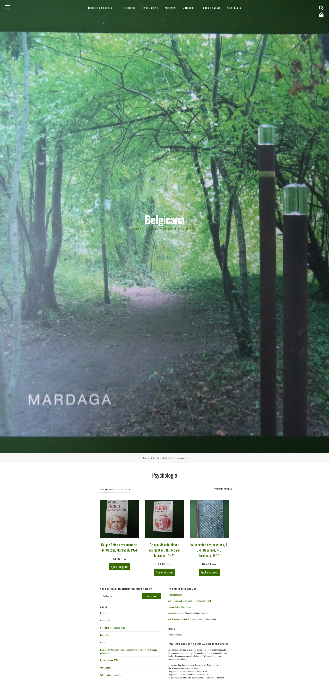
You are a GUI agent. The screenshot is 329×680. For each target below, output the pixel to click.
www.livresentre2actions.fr (178, 619)
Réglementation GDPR (109, 660)
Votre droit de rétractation (110, 674)
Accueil (146, 457)
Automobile (189, 8)
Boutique (104, 612)
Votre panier (234, 8)
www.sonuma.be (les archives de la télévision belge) (189, 600)
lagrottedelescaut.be (176, 613)
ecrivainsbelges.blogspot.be (179, 606)
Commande (105, 620)
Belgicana (165, 219)
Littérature (128, 8)
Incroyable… (105, 635)
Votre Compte (105, 667)
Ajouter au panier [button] (119, 567)
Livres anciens (150, 8)
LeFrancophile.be (175, 594)
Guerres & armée (211, 8)
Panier (103, 642)
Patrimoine (170, 8)
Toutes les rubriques (100, 8)
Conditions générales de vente (112, 627)
